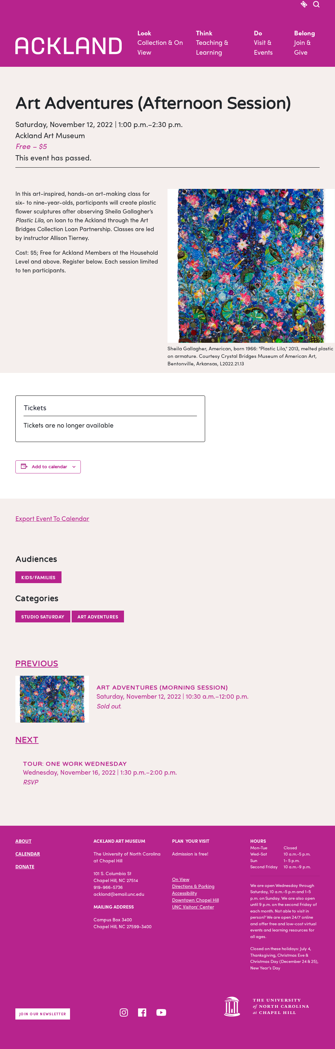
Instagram (124, 1012)
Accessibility (184, 893)
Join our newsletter (42, 1013)
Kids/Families (38, 577)
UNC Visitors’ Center (193, 906)
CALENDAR (27, 854)
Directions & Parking (193, 886)
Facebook (142, 1012)
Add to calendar (49, 466)
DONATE (24, 866)
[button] (316, 5)
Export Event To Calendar (52, 518)
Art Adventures (98, 616)
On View (180, 879)
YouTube (161, 1012)
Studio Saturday (42, 616)
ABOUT (23, 841)
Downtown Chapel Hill (195, 899)
